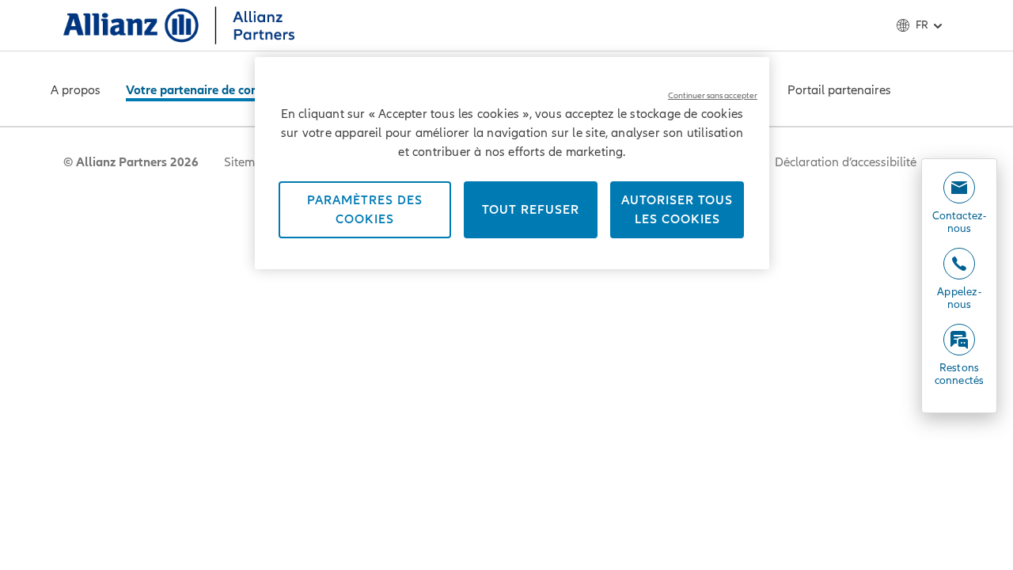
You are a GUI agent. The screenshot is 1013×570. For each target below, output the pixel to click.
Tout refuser (530, 210)
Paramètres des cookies (365, 209)
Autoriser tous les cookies (677, 209)
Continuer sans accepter (712, 95)
